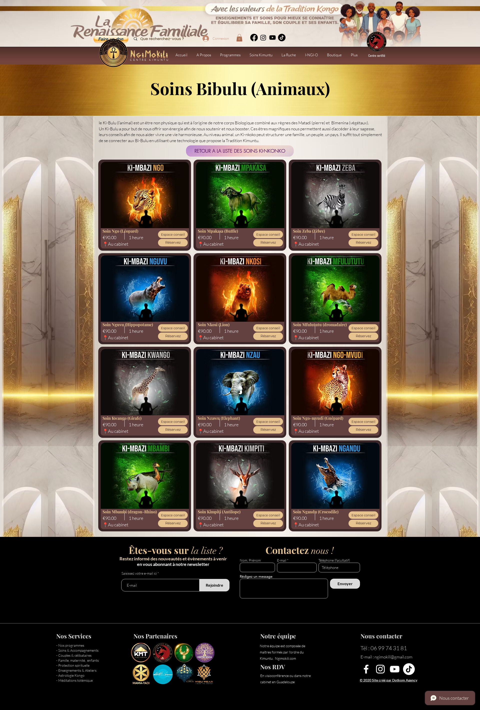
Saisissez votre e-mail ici (139, 573)
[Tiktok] (409, 669)
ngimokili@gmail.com (393, 656)
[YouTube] (394, 669)
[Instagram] (263, 37)
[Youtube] (272, 37)
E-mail (281, 560)
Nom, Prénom (250, 560)
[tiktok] (282, 37)
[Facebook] (254, 37)
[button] (239, 38)
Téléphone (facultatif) (334, 560)
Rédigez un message (256, 576)
